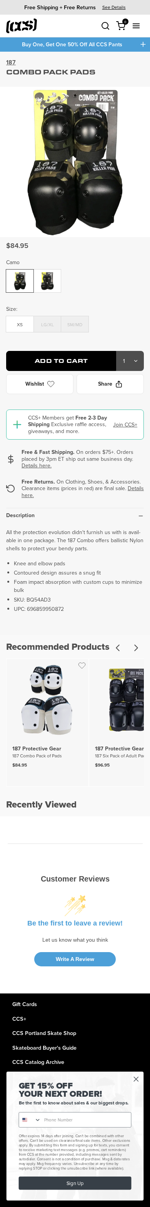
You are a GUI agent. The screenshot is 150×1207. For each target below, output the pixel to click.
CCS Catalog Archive (38, 1062)
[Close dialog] (136, 1079)
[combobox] (30, 1120)
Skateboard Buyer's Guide (44, 1047)
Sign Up (75, 1183)
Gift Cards (24, 1004)
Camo (13, 262)
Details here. (37, 465)
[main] (75, 522)
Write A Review (75, 959)
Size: (11, 309)
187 (11, 62)
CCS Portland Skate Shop (44, 1033)
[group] (75, 7)
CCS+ (19, 1019)
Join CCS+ (125, 424)
